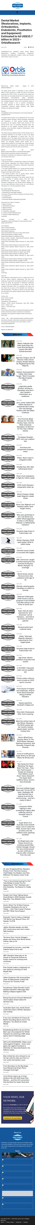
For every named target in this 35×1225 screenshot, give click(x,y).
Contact (26, 1222)
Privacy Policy (10, 1222)
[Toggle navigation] (17, 12)
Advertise (18, 1222)
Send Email (7, 299)
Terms (2, 1222)
